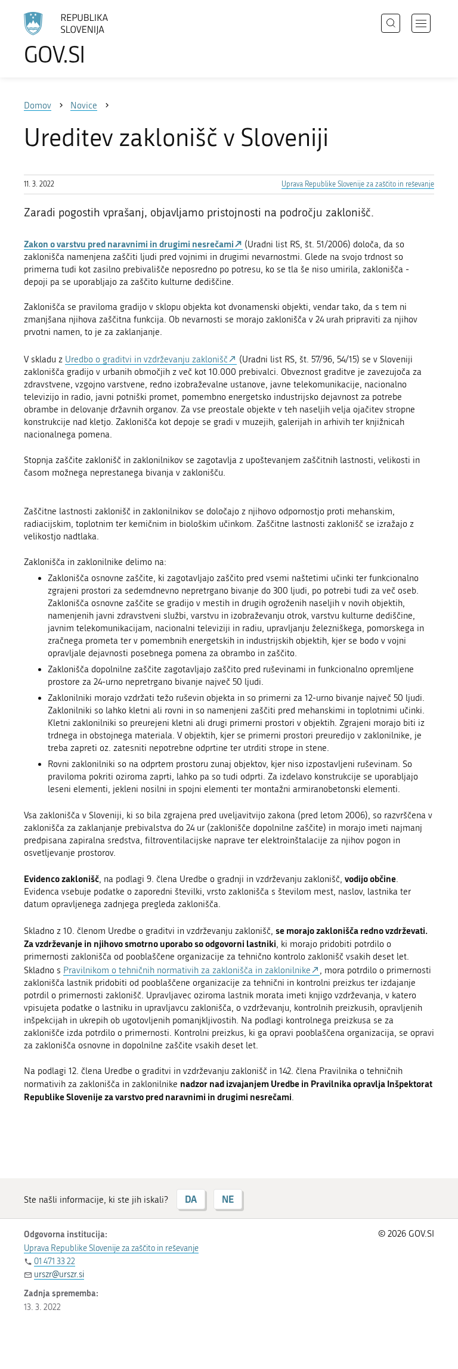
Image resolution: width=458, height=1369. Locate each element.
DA (191, 1199)
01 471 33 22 (54, 1261)
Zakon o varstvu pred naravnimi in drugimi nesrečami (129, 243)
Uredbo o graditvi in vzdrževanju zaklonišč (146, 359)
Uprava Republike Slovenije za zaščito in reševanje (357, 184)
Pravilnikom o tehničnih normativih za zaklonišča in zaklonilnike (187, 970)
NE (228, 1199)
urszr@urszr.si (59, 1274)
